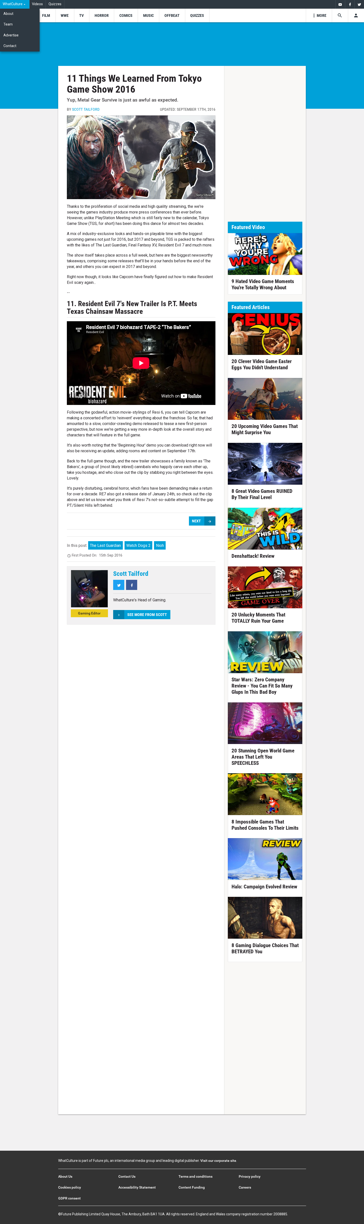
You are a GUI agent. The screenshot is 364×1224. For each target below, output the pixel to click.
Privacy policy (249, 1176)
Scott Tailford (86, 109)
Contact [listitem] (9, 46)
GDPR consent (69, 1198)
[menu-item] (46, 15)
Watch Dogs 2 (138, 545)
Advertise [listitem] (11, 35)
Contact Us (126, 1176)
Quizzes (55, 4)
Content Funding (192, 1187)
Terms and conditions (195, 1176)
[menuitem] (14, 4)
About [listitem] (8, 14)
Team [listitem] (8, 24)
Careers (245, 1187)
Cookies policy (69, 1187)
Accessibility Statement (137, 1187)
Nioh (160, 545)
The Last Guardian (105, 545)
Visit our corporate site (218, 1161)
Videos (37, 4)
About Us (65, 1176)
